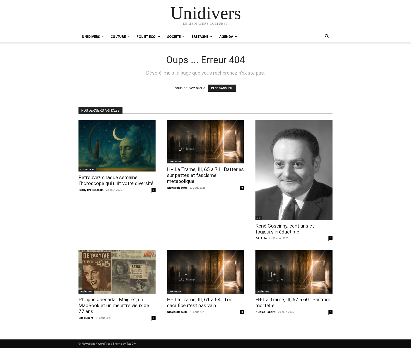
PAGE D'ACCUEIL (221, 88)
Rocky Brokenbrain (90, 189)
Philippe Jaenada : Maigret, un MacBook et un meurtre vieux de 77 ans (113, 305)
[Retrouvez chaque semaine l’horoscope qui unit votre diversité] (117, 146)
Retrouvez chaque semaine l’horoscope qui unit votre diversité (115, 180)
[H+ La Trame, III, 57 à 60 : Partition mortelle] (294, 272)
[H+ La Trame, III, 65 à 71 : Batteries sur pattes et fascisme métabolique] (205, 141)
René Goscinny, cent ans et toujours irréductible (284, 229)
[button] (327, 37)
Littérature (174, 161)
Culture (118, 36)
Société (174, 36)
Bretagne (200, 36)
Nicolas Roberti (177, 187)
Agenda (226, 36)
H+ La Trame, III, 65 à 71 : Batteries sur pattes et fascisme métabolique (205, 175)
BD (258, 217)
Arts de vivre (87, 169)
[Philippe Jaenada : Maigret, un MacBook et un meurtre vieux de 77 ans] (117, 272)
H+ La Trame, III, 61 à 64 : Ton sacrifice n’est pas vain (199, 302)
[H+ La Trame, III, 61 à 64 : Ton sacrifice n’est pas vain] (205, 272)
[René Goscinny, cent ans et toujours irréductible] (294, 170)
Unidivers (91, 36)
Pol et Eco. (147, 36)
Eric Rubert (262, 238)
